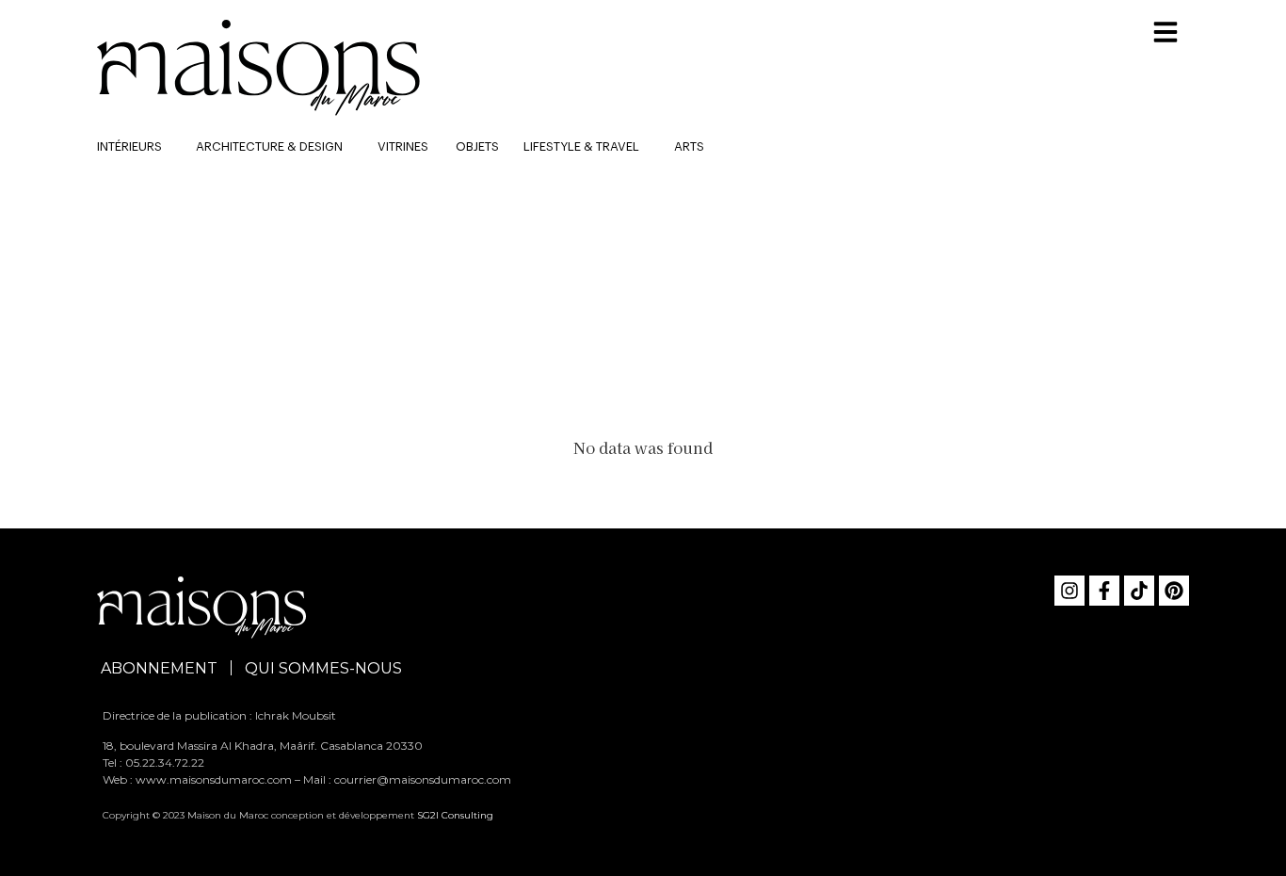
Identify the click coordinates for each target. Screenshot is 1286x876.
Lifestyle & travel (581, 146)
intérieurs (129, 146)
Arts (689, 146)
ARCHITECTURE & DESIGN (269, 146)
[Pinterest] (1174, 591)
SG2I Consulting (455, 815)
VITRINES (403, 146)
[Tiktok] (1139, 591)
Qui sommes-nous (323, 668)
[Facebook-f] (1104, 591)
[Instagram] (1069, 591)
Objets (477, 146)
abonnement (159, 668)
